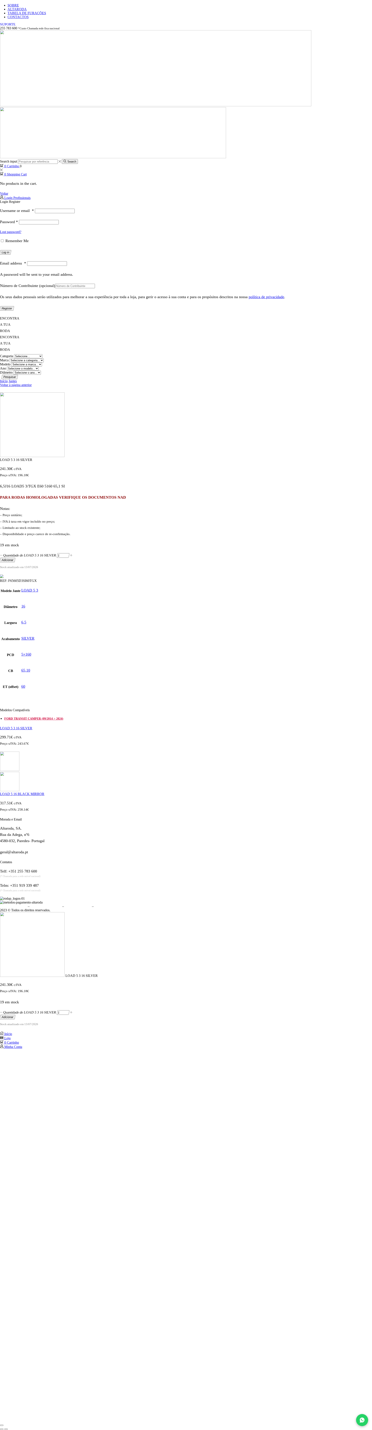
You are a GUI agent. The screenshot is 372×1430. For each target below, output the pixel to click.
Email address (13, 263)
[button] (8, 24)
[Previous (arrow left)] (1, 1429)
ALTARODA (17, 9)
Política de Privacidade (45, 906)
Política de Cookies (78, 906)
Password (9, 222)
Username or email (17, 210)
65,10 (25, 670)
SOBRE (13, 5)
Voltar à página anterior (16, 385)
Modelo (5, 364)
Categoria (6, 356)
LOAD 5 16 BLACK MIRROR (22, 794)
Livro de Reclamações (110, 906)
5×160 (26, 654)
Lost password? (10, 232)
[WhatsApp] (362, 1420)
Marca (4, 360)
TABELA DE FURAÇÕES (27, 13)
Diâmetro (6, 372)
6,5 (23, 622)
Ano (3, 368)
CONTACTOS (18, 17)
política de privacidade (266, 297)
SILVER (27, 638)
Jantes (13, 381)
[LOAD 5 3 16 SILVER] (32, 975)
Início (4, 381)
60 (23, 686)
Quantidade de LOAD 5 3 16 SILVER (30, 555)
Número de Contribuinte (27, 285)
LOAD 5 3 (29, 590)
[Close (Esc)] (1, 1425)
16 (23, 606)
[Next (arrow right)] (6, 1429)
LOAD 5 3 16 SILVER (16, 728)
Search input (8, 161)
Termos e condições (13, 906)
